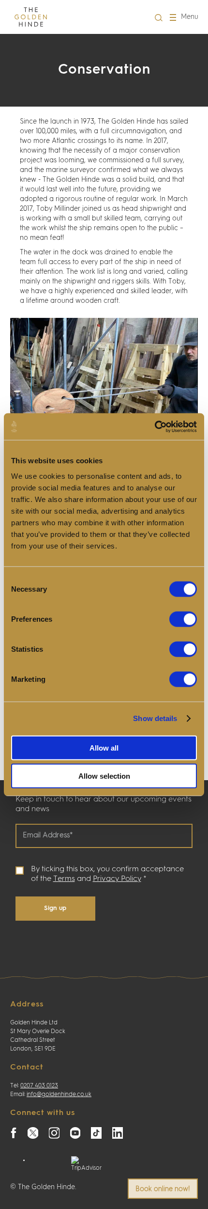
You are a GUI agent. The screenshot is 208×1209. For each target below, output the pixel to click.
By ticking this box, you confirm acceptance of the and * (107, 874)
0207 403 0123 (39, 1086)
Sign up (55, 908)
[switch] (183, 619)
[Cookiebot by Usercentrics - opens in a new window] (154, 426)
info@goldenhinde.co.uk (59, 1095)
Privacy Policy (117, 879)
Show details (155, 718)
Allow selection (104, 776)
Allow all (104, 747)
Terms (64, 879)
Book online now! (162, 1189)
